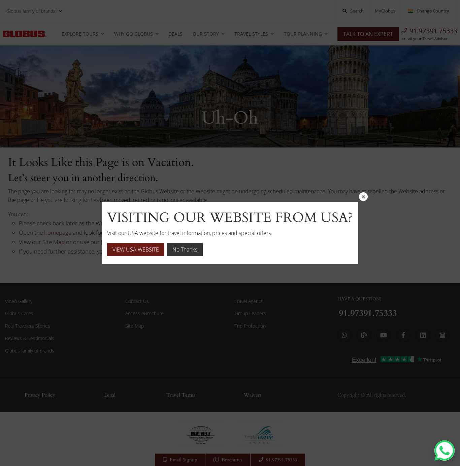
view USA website (135, 249)
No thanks (184, 249)
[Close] (363, 196)
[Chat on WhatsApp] (444, 450)
